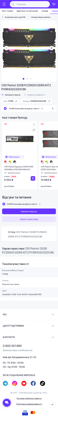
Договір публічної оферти (29, 398)
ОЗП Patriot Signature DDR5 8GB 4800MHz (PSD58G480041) (18, 168)
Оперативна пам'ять (41, 17)
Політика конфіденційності (29, 404)
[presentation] (6, 48)
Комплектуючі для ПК (15, 17)
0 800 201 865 (12, 346)
